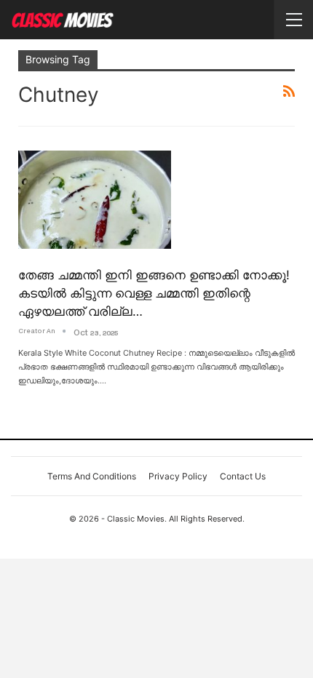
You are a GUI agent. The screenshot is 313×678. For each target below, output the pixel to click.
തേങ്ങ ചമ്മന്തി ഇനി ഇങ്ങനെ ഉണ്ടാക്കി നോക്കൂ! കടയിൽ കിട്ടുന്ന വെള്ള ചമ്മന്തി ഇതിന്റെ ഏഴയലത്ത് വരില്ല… (154, 293)
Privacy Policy (177, 476)
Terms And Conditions (91, 476)
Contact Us (243, 476)
